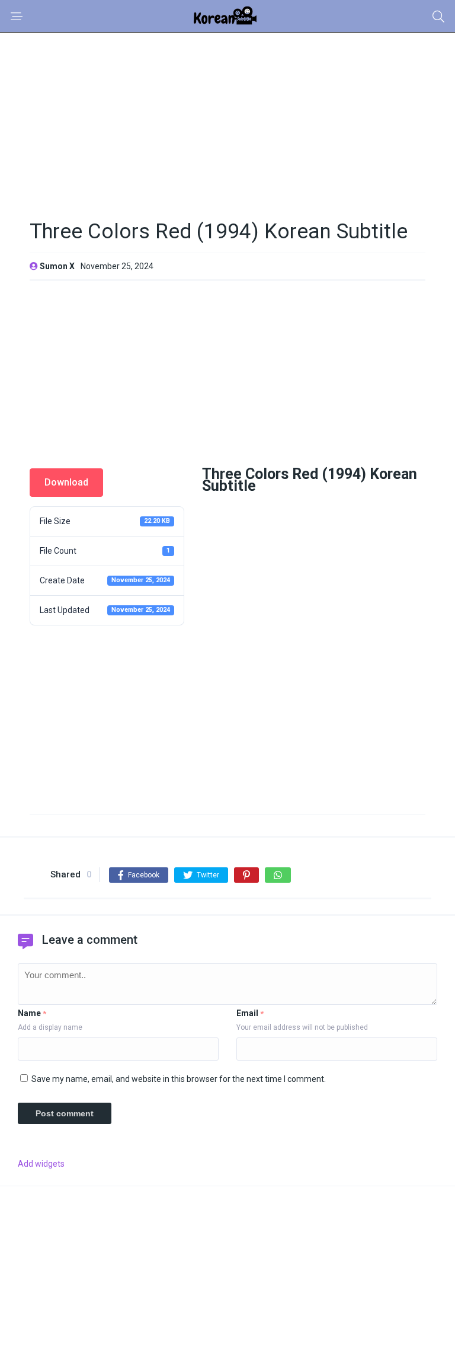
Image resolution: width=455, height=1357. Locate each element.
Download (66, 482)
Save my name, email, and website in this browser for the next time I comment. (178, 1079)
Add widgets (41, 1163)
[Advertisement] (227, 120)
